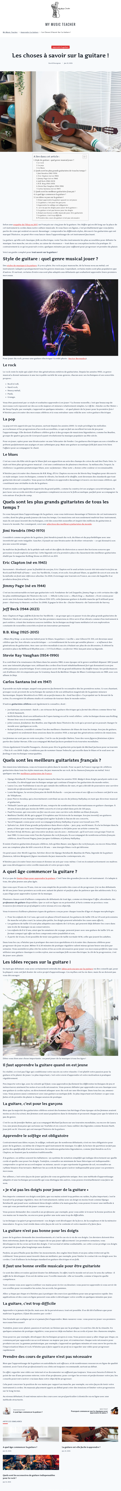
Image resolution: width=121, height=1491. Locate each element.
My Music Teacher (60, 24)
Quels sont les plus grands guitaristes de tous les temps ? (61, 171)
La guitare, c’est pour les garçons (52, 202)
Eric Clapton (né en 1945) (48, 176)
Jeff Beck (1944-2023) (46, 181)
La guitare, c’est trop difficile (50, 215)
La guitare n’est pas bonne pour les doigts (55, 210)
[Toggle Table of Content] (83, 157)
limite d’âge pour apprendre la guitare (36, 878)
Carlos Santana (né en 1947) (49, 189)
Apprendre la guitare (29, 32)
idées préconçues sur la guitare (77, 969)
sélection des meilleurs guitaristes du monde (69, 524)
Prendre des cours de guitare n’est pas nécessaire (59, 218)
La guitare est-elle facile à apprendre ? (81, 1447)
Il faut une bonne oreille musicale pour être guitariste (60, 213)
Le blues (41, 168)
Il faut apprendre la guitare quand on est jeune (57, 200)
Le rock (41, 163)
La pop (41, 165)
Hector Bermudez (77, 358)
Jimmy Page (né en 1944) (48, 178)
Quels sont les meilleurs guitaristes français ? (56, 192)
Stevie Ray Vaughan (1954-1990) (51, 186)
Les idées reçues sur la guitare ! (49, 197)
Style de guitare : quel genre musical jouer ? (54, 160)
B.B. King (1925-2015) (46, 184)
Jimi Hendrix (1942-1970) (47, 173)
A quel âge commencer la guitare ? (51, 194)
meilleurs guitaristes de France (36, 773)
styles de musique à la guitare (22, 265)
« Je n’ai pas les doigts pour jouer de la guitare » (57, 208)
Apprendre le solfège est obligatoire (53, 205)
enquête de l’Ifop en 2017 (25, 224)
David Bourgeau (54, 63)
